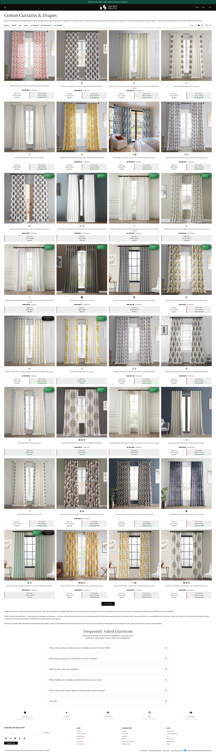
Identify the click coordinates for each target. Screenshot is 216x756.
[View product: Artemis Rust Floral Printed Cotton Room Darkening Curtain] (29, 55)
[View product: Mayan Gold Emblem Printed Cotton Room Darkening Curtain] (82, 55)
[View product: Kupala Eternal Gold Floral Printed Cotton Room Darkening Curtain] (82, 127)
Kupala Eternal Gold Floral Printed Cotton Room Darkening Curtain (82, 158)
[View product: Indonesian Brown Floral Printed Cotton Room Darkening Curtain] (82, 483)
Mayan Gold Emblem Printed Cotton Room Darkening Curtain (81, 86)
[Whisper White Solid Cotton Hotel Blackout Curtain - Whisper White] (184, 440)
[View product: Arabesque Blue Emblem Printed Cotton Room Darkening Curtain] (186, 341)
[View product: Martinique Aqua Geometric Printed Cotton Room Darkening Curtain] (29, 555)
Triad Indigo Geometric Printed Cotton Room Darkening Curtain (134, 158)
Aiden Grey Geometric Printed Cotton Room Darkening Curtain (134, 300)
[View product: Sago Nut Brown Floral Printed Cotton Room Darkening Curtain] (186, 127)
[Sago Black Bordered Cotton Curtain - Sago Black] (30, 511)
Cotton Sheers (58, 25)
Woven (26, 25)
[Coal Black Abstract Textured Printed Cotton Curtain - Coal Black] (186, 511)
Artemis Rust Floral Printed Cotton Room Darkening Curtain (29, 86)
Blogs (168, 744)
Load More (108, 604)
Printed (14, 25)
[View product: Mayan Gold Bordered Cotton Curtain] (186, 55)
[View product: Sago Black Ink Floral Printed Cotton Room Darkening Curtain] (134, 341)
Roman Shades (80, 736)
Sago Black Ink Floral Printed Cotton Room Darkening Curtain (134, 372)
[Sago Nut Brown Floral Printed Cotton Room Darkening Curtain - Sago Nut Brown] (188, 155)
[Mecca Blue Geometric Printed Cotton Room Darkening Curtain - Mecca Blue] (79, 583)
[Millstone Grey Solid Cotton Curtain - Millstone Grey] (82, 297)
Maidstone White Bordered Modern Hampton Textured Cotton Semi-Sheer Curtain (134, 230)
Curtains (79, 731)
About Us (124, 731)
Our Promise (125, 733)
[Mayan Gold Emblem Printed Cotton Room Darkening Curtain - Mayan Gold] (82, 83)
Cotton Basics (34, 25)
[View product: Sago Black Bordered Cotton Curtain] (29, 483)
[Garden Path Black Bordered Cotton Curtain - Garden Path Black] (30, 155)
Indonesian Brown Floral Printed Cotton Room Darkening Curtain (82, 514)
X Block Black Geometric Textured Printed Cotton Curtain (134, 514)
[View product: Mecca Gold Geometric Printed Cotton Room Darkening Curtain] (82, 555)
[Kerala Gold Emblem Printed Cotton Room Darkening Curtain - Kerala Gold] (84, 440)
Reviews (124, 739)
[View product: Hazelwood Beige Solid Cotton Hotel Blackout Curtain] (186, 412)
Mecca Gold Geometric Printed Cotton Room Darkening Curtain (82, 586)
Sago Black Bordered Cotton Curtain (30, 514)
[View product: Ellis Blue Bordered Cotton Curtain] (29, 412)
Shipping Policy (171, 741)
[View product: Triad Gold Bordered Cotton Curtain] (82, 341)
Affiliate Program (126, 744)
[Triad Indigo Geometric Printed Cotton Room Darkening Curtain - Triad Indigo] (135, 155)
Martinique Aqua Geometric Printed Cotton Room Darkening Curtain (29, 586)
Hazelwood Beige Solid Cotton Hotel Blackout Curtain (186, 443)
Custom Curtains (81, 733)
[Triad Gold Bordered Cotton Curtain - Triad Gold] (82, 369)
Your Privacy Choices (176, 750)
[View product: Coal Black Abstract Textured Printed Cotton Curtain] (186, 483)
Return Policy (170, 739)
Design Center (170, 731)
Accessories (80, 741)
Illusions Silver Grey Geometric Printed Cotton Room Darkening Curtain (29, 372)
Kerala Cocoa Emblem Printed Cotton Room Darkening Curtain (186, 586)
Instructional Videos (172, 733)
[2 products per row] (196, 25)
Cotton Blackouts (46, 25)
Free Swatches (80, 744)
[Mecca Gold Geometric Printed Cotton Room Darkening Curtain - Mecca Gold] (84, 583)
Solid (20, 25)
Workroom (124, 736)
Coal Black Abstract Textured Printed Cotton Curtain (186, 514)
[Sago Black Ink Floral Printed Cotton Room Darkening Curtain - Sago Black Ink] (185, 155)
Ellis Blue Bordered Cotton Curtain (29, 443)
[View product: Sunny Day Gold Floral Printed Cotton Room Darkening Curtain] (186, 269)
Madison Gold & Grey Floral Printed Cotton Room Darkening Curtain (186, 229)
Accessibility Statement (155, 750)
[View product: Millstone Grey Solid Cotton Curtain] (82, 269)
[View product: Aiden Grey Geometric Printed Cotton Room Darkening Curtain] (134, 269)
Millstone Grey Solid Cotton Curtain (82, 300)
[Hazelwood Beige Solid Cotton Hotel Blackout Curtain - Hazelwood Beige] (186, 440)
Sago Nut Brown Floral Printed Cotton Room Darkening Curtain (186, 158)
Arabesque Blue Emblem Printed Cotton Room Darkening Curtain (186, 372)
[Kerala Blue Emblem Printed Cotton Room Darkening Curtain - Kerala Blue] (79, 440)
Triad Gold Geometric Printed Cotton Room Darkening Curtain (134, 586)
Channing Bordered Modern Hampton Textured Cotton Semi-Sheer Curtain (134, 443)
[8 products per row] (202, 25)
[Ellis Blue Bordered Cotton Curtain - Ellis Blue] (30, 440)
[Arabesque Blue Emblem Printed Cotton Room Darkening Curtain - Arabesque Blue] (186, 369)
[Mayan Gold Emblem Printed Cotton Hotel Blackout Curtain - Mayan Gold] (30, 226)
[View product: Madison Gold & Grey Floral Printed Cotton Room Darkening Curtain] (186, 198)
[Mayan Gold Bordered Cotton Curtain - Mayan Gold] (186, 83)
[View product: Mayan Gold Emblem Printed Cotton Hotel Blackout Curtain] (29, 198)
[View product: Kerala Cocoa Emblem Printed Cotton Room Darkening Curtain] (186, 555)
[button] (5, 7)
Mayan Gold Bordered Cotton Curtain (186, 86)
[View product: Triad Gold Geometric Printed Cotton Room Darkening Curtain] (134, 555)
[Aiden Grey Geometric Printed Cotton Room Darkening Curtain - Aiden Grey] (134, 297)
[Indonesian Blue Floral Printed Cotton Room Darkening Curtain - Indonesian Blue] (81, 511)
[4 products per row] (199, 25)
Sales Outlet (80, 739)
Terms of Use (166, 750)
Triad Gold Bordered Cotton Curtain (82, 372)
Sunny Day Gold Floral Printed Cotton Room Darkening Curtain (186, 300)
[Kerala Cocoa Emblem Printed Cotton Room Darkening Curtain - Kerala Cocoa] (82, 440)
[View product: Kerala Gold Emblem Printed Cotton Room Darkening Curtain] (82, 412)
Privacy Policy (143, 750)
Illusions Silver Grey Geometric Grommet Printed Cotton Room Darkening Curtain (134, 87)
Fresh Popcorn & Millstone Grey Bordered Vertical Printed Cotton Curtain (82, 229)
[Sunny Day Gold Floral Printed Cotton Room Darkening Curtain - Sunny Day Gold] (186, 297)
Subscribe (46, 732)
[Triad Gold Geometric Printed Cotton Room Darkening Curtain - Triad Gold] (133, 155)
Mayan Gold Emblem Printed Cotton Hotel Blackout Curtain (29, 229)
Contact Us (11, 743)
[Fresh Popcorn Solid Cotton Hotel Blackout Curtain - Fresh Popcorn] (189, 440)
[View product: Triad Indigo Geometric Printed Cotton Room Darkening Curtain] (134, 127)
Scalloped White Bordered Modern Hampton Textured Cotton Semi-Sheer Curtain (29, 301)
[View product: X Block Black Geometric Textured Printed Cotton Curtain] (134, 483)
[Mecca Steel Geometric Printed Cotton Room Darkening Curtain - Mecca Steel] (82, 583)
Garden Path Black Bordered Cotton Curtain (29, 158)
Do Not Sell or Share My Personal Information (199, 750)
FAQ (168, 736)
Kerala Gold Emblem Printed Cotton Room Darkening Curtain (82, 443)
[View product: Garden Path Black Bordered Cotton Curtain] (29, 127)
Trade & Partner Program (128, 741)
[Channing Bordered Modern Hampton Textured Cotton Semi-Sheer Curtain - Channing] (134, 226)
